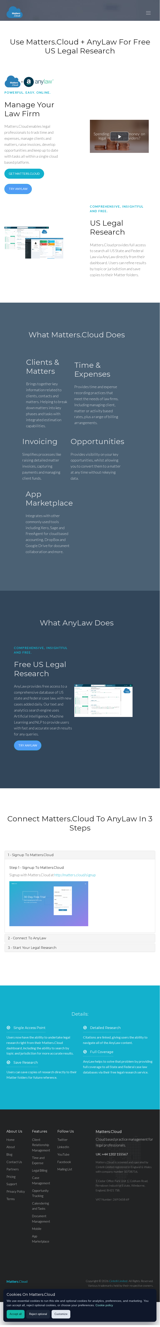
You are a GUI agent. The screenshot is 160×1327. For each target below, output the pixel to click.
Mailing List (64, 1169)
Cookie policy (104, 1305)
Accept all (16, 1314)
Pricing (10, 1176)
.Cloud (16, 1281)
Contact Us (14, 1162)
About (10, 1147)
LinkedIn (63, 1147)
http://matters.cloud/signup (75, 875)
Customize (61, 1314)
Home (10, 1139)
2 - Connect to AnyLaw (27, 938)
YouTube (63, 1154)
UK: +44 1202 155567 (112, 1154)
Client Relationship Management (41, 1145)
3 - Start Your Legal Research (32, 948)
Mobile (36, 1228)
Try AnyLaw (18, 189)
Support (11, 1184)
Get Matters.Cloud (24, 173)
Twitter (62, 1139)
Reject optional (38, 1314)
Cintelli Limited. (118, 1281)
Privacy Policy (15, 1191)
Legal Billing (39, 1170)
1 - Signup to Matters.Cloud (31, 855)
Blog (9, 1154)
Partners (12, 1169)
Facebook (64, 1162)
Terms (10, 1199)
